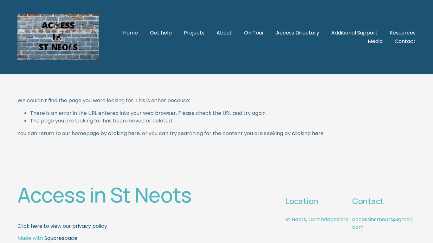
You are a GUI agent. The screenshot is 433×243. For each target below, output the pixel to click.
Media (375, 41)
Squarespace (60, 238)
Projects (194, 32)
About (224, 32)
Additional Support (354, 32)
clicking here (124, 133)
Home (130, 32)
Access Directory (297, 32)
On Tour (254, 32)
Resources (403, 32)
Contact (405, 41)
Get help (161, 32)
